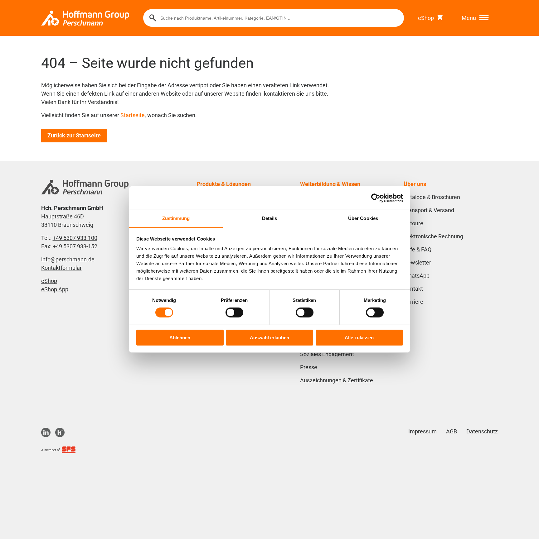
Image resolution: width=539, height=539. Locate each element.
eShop (426, 18)
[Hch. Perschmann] (85, 18)
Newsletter (417, 262)
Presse (308, 367)
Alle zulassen (359, 337)
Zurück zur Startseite (74, 135)
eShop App (54, 289)
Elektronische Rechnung (433, 236)
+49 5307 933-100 (75, 238)
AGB (451, 431)
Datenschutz (482, 431)
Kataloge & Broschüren (432, 197)
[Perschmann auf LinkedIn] (46, 432)
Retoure (413, 223)
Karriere (413, 301)
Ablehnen (179, 337)
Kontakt (413, 288)
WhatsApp (417, 275)
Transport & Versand (429, 210)
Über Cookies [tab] (363, 218)
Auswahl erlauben (269, 337)
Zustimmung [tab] (176, 218)
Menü (469, 18)
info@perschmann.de (68, 259)
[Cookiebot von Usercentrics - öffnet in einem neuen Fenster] (375, 198)
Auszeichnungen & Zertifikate (336, 380)
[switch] (234, 312)
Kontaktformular (61, 268)
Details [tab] (269, 218)
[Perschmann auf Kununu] (60, 432)
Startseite (132, 115)
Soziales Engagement (327, 354)
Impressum (422, 431)
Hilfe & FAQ (417, 249)
